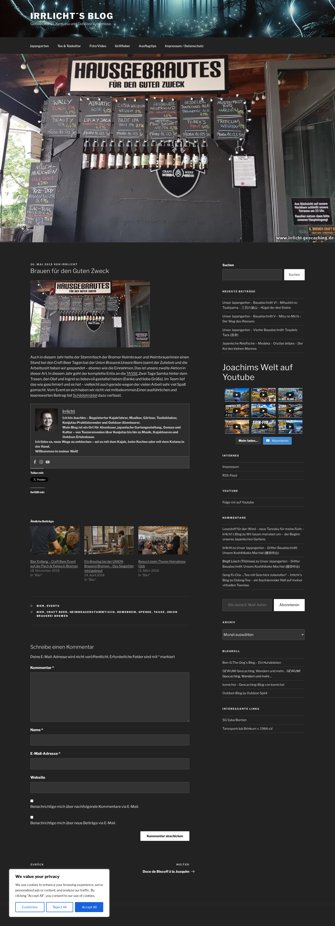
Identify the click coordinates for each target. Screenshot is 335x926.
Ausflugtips (147, 46)
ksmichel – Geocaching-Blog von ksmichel (253, 684)
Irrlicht (70, 264)
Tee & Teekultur (69, 46)
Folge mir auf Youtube (238, 502)
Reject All (60, 907)
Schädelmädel (85, 395)
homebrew (127, 612)
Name (36, 730)
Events (53, 605)
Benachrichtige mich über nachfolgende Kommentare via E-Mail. (84, 806)
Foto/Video (98, 46)
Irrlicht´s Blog (71, 16)
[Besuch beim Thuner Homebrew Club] (163, 540)
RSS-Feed (229, 475)
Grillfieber (122, 46)
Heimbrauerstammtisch (92, 612)
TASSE (132, 373)
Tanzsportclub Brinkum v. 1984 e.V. (247, 728)
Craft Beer (57, 612)
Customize (30, 907)
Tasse (159, 612)
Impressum (230, 467)
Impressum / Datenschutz (184, 46)
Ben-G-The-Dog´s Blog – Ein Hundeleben (251, 662)
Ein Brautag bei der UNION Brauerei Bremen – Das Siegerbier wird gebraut (109, 565)
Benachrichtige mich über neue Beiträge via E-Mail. (73, 823)
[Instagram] (41, 462)
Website (37, 777)
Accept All (89, 907)
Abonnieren (289, 605)
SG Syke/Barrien (234, 720)
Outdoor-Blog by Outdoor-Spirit (244, 693)
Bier (41, 605)
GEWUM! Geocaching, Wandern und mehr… (254, 671)
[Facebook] (35, 462)
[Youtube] (48, 462)
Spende (145, 612)
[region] (59, 893)
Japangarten (39, 46)
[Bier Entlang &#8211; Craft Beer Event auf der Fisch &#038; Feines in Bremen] (55, 540)
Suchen (228, 265)
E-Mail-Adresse (45, 753)
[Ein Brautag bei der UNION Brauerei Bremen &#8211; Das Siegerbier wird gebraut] (109, 540)
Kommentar (42, 668)
